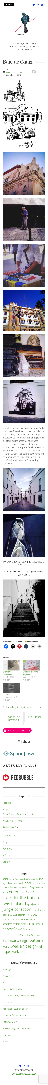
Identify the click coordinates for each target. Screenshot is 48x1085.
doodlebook (39, 883)
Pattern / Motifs (10, 835)
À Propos (7, 855)
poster (19, 914)
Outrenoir (7, 694)
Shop (5, 809)
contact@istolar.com (24, 1074)
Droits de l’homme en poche (30, 673)
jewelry (35, 904)
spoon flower (30, 929)
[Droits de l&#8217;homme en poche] (31, 665)
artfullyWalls (14, 879)
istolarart (18, 903)
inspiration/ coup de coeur (16, 72)
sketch (24, 924)
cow (14, 883)
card (28, 879)
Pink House (35, 717)
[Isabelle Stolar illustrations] (24, 40)
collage (8, 883)
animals (6, 878)
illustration (29, 897)
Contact (6, 861)
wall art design (24, 946)
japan (29, 904)
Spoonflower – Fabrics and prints (18, 814)
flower (6, 892)
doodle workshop (22, 887)
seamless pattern (11, 924)
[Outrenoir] (11, 688)
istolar (6, 904)
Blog (7, 69)
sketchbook (35, 924)
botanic (22, 879)
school (17, 919)
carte (32, 879)
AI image (7, 969)
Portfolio (7, 802)
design (19, 883)
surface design (15, 934)
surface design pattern (23, 940)
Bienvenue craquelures (7, 673)
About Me (7, 848)
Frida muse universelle (13, 718)
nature (42, 910)
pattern (6, 914)
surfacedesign (34, 935)
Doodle (27, 883)
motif (35, 909)
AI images (7, 975)
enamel (40, 887)
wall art (7, 946)
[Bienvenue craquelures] (11, 665)
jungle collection (17, 909)
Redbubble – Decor (12, 827)
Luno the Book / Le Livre (14, 1015)
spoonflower (13, 928)
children (39, 878)
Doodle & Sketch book (13, 989)
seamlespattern (29, 919)
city (4, 884)
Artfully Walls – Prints (12, 820)
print (26, 914)
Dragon (33, 887)
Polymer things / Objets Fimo (16, 1028)
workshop (18, 951)
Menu (10, 4)
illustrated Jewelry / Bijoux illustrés (18, 995)
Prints (5, 1041)
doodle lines (9, 887)
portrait (13, 915)
